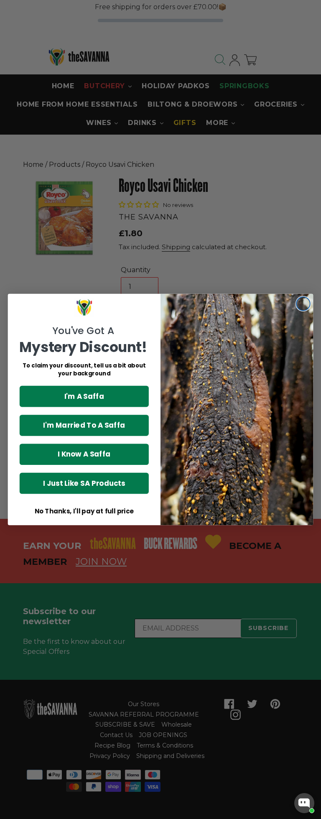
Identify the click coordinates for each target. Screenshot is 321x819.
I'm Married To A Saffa (84, 425)
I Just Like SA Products (84, 483)
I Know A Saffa (84, 454)
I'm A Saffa (84, 396)
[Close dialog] (303, 304)
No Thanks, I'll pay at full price (84, 511)
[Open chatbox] (304, 803)
